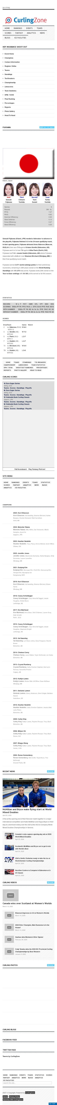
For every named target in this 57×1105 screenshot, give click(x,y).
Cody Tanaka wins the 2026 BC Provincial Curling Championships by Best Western (33, 950)
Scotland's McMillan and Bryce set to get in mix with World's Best (33, 847)
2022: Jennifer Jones (21, 553)
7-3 (18, 247)
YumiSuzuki (34, 200)
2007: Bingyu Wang (20, 743)
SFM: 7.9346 (9, 95)
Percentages (9, 103)
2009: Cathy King (19, 719)
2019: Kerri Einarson (21, 581)
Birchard (13, 345)
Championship (10, 82)
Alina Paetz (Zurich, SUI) (38, 250)
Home (7, 28)
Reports (8, 107)
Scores (8, 33)
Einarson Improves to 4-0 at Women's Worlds (32, 913)
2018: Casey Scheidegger (23, 596)
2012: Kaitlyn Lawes (20, 678)
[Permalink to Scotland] (9, 847)
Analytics (31, 33)
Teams (39, 28)
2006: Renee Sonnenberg (22, 755)
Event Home (9, 54)
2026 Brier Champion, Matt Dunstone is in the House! (32, 926)
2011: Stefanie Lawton (21, 690)
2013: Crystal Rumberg (22, 664)
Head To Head (10, 115)
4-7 (24, 341)
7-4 (13, 253)
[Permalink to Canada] (9, 835)
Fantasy (19, 33)
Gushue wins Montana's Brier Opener (29, 937)
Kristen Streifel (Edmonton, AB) (37, 247)
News (42, 33)
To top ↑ (52, 1104)
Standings (8, 74)
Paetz (12, 336)
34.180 (25, 273)
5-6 (24, 350)
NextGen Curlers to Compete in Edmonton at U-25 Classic (33, 871)
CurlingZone (30, 1092)
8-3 (8, 247)
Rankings (18, 28)
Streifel (12, 332)
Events (29, 28)
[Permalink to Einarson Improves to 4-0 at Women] (9, 915)
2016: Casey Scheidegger (23, 624)
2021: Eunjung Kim (20, 567)
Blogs (7, 38)
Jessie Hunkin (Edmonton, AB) (28, 253)
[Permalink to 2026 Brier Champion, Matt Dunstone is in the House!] (9, 927)
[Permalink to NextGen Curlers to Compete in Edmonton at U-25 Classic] (9, 871)
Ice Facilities (20, 38)
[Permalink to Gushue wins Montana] (9, 939)
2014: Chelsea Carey (21, 652)
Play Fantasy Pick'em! (36, 469)
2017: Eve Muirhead (20, 610)
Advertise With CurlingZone (13, 1099)
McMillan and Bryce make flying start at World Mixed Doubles (27, 811)
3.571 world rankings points (25, 265)
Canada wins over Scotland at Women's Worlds (27, 903)
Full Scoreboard (21, 469)
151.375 (17, 270)
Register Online (10, 66)
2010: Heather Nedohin (22, 705)
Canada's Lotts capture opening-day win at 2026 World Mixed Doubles (33, 835)
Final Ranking (10, 99)
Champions (9, 58)
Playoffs (28, 388)
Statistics (45, 482)
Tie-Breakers (10, 78)
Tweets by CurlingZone (11, 1056)
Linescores (9, 86)
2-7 (24, 336)
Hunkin (12, 341)
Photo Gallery (10, 111)
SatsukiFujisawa (8, 200)
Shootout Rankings (24, 368)
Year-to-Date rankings (11, 273)
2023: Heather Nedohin (22, 541)
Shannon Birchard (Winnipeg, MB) (37, 256)
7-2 (22, 250)
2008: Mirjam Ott (19, 731)
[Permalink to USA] (9, 859)
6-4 (17, 256)
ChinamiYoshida (22, 200)
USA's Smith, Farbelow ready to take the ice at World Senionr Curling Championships (32, 859)
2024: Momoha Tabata (21, 527)
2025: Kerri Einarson (21, 513)
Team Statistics (10, 90)
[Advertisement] (30, 140)
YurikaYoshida (48, 200)
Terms (5, 1096)
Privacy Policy (14, 1096)
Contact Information (12, 62)
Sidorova (13, 327)
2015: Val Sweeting (20, 638)
